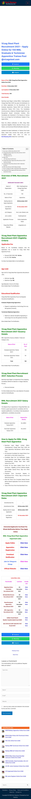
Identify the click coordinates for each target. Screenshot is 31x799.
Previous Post (15, 650)
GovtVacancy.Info (6, 136)
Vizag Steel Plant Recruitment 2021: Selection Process (14, 164)
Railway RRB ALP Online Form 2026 (15, 751)
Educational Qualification (10, 158)
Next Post (15, 654)
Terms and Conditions (23, 790)
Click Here (24, 543)
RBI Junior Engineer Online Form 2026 (15, 776)
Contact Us (19, 792)
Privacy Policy (12, 790)
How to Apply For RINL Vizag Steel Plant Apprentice (15, 168)
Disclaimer (5, 790)
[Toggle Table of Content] (26, 149)
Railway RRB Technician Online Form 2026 (17, 745)
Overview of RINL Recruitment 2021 (11, 151)
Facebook (16, 64)
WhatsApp (16, 68)
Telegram (16, 72)
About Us (11, 792)
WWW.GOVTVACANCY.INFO (15, 182)
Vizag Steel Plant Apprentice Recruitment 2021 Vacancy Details (14, 161)
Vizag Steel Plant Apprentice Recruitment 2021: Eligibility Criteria (14, 153)
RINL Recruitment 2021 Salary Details (12, 166)
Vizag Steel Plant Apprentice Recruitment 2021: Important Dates (14, 171)
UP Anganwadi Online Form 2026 (14, 771)
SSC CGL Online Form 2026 (12, 740)
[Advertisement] (15, 22)
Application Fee (8, 155)
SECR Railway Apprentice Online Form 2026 (17, 730)
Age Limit (5, 157)
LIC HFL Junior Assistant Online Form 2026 (17, 766)
